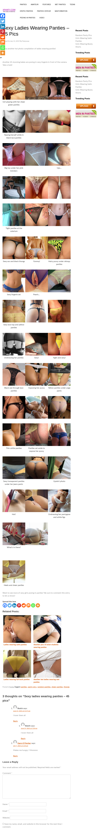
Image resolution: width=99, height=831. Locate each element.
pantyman (25, 41)
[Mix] (28, 605)
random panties (44, 687)
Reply (15, 721)
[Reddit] (24, 605)
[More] (38, 605)
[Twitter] (9, 605)
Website (6, 818)
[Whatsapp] (33, 605)
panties (24, 687)
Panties (11, 687)
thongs (67, 687)
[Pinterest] (19, 605)
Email (5, 811)
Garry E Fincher (24, 743)
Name (6, 804)
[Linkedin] (14, 605)
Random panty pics (83, 35)
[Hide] (1, 58)
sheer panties (57, 687)
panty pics (32, 687)
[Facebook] (5, 605)
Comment (7, 773)
